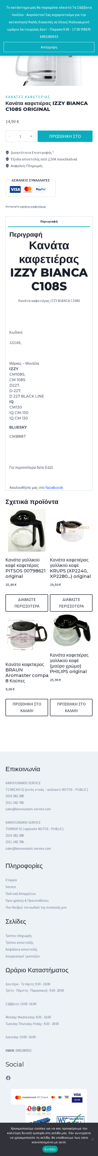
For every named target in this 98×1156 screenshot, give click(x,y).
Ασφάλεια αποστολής (21, 949)
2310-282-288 (14, 796)
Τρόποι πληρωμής (18, 935)
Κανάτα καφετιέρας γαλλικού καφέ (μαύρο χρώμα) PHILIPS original (69, 663)
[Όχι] (92, 1139)
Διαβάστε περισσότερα (26, 603)
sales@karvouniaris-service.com (28, 809)
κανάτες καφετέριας (27, 96)
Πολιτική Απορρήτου (20, 893)
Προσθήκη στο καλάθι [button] (27, 707)
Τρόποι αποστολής (19, 942)
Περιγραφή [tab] (49, 221)
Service (10, 887)
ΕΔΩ (49, 467)
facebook (54, 487)
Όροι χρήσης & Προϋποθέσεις (27, 900)
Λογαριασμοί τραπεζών (22, 956)
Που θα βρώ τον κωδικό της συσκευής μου (36, 907)
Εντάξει (50, 1149)
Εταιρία (11, 880)
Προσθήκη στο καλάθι (65, 137)
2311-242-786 (14, 802)
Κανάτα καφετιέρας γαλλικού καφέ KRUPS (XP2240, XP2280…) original (70, 568)
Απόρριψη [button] (49, 47)
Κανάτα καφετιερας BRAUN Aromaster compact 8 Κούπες (29, 673)
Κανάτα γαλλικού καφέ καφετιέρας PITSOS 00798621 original (25, 568)
